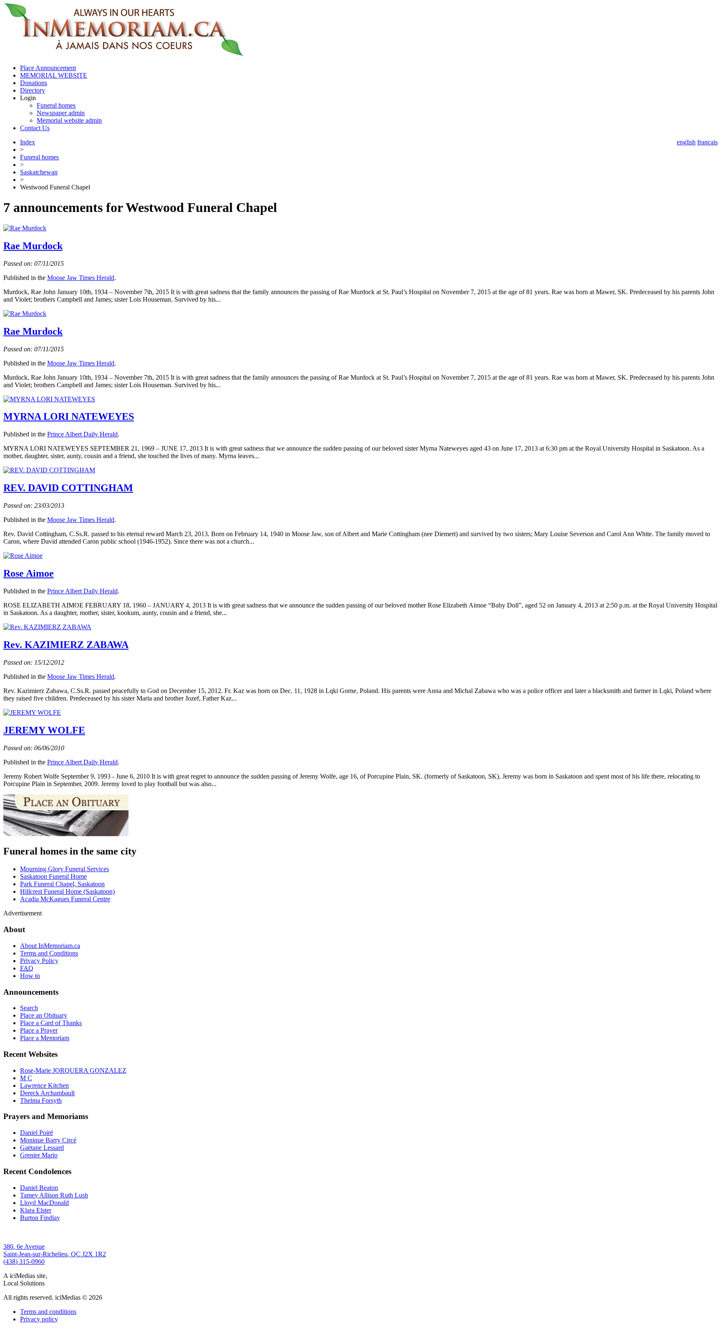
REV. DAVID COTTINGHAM (68, 487)
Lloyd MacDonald (44, 1202)
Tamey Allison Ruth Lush (54, 1195)
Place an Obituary (43, 1015)
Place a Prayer (39, 1030)
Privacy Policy (39, 960)
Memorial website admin (69, 120)
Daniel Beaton (39, 1187)
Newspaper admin (61, 112)
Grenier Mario (39, 1155)
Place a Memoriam (44, 1037)
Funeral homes (56, 105)
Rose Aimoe (28, 573)
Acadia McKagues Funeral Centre (65, 898)
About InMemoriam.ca (50, 945)
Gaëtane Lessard (42, 1147)
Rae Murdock (33, 245)
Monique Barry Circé (48, 1140)
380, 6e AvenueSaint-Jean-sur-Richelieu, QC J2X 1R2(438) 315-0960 (54, 1254)
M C (26, 1077)
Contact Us (35, 127)
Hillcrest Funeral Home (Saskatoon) (67, 891)
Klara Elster (35, 1210)
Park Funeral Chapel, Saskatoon (62, 883)
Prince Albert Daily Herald (82, 434)
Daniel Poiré (36, 1132)
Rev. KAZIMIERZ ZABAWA (66, 644)
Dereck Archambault (47, 1093)
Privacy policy (39, 1319)
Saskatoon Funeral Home (53, 876)
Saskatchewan (39, 172)
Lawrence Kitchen (44, 1085)
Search (29, 1007)
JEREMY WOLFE (44, 730)
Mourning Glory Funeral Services (64, 868)
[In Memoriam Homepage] (123, 53)
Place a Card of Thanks (51, 1022)
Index (27, 142)
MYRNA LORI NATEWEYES (68, 416)
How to (30, 975)
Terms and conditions (48, 1311)
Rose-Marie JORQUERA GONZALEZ (73, 1070)
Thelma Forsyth (41, 1100)
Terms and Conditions (49, 953)
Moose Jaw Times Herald (80, 277)
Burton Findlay (40, 1217)
